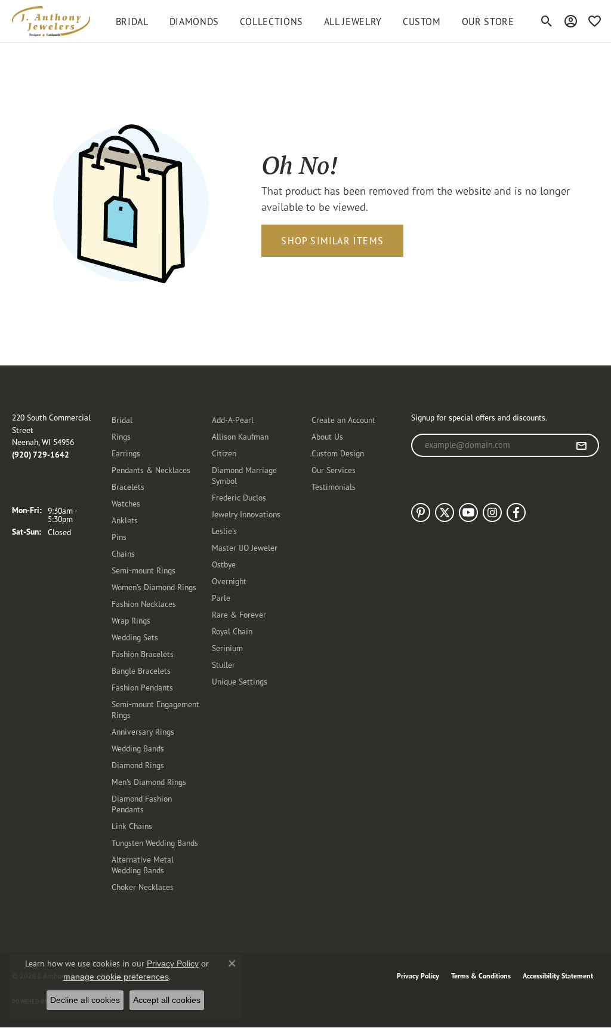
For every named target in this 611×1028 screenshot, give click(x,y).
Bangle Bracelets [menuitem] (141, 670)
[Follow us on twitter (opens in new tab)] (444, 512)
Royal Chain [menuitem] (232, 631)
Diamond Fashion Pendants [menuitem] (142, 803)
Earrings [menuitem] (126, 453)
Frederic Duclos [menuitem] (239, 497)
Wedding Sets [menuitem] (135, 637)
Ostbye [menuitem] (224, 564)
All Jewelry (353, 21)
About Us (327, 436)
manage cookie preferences (116, 976)
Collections (271, 21)
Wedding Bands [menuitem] (138, 748)
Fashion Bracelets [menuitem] (143, 654)
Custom (422, 21)
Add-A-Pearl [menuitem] (233, 420)
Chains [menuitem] (123, 553)
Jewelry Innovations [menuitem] (246, 514)
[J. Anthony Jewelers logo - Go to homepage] (51, 21)
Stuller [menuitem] (223, 664)
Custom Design (337, 453)
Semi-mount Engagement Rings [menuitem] (155, 709)
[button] (546, 21)
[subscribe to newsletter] (581, 445)
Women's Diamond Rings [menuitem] (154, 587)
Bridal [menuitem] (122, 420)
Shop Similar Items (332, 241)
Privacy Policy (418, 975)
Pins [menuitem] (119, 537)
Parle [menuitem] (221, 598)
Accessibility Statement (558, 975)
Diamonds (194, 21)
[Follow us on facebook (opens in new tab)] (516, 512)
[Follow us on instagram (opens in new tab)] (492, 512)
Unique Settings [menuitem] (239, 681)
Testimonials (333, 486)
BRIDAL (132, 21)
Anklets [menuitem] (125, 520)
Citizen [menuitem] (224, 453)
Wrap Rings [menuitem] (131, 620)
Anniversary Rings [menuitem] (143, 731)
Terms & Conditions (481, 975)
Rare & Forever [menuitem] (239, 614)
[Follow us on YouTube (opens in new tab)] (468, 512)
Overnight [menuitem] (229, 581)
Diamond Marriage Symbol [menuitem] (244, 475)
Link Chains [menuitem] (132, 826)
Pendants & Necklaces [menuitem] (151, 470)
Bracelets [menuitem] (128, 486)
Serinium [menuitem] (227, 648)
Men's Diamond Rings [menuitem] (149, 782)
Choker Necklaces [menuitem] (143, 887)
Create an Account (343, 420)
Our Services (333, 470)
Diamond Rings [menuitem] (138, 765)
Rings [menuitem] (121, 436)
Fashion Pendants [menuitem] (142, 687)
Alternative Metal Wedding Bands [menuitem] (143, 864)
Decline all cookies (85, 1000)
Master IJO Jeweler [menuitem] (244, 547)
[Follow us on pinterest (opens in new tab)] (420, 512)
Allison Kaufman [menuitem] (240, 436)
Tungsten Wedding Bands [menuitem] (155, 842)
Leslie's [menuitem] (224, 531)
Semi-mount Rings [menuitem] (143, 570)
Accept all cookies (166, 1000)
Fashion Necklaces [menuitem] (144, 604)
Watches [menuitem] (126, 503)
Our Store (488, 21)
